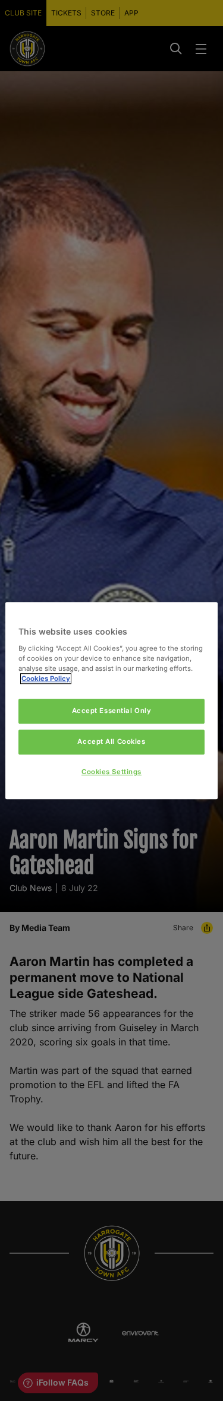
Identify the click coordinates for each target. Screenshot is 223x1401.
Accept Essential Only (112, 710)
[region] (111, 700)
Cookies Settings (111, 772)
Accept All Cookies (111, 741)
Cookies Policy (45, 678)
